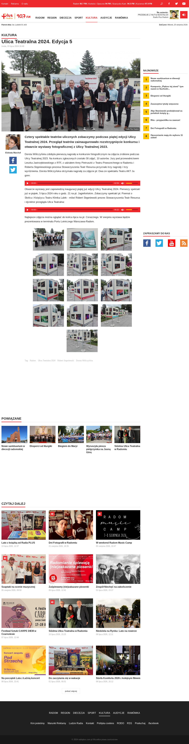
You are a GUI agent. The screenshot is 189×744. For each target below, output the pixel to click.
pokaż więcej (71, 691)
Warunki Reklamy (57, 723)
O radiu (25, 4)
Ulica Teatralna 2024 (46, 360)
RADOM (39, 18)
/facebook (153, 723)
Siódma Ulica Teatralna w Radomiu (127, 447)
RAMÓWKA (121, 18)
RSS (129, 723)
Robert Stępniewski (65, 360)
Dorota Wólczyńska (84, 360)
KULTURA (91, 18)
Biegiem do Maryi (67, 446)
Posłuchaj (140, 723)
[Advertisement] (82, 382)
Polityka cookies (105, 723)
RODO (120, 723)
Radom (33, 360)
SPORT (79, 18)
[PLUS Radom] (16, 17)
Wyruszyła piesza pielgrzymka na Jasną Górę (98, 449)
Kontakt (4, 4)
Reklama (15, 4)
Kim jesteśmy (38, 723)
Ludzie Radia (76, 723)
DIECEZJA (66, 18)
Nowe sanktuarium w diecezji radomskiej (13, 447)
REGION (52, 18)
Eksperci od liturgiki (41, 446)
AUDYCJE (106, 18)
